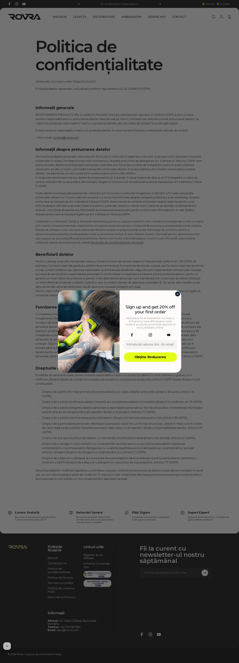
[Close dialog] (177, 294)
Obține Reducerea (150, 357)
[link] (132, 335)
